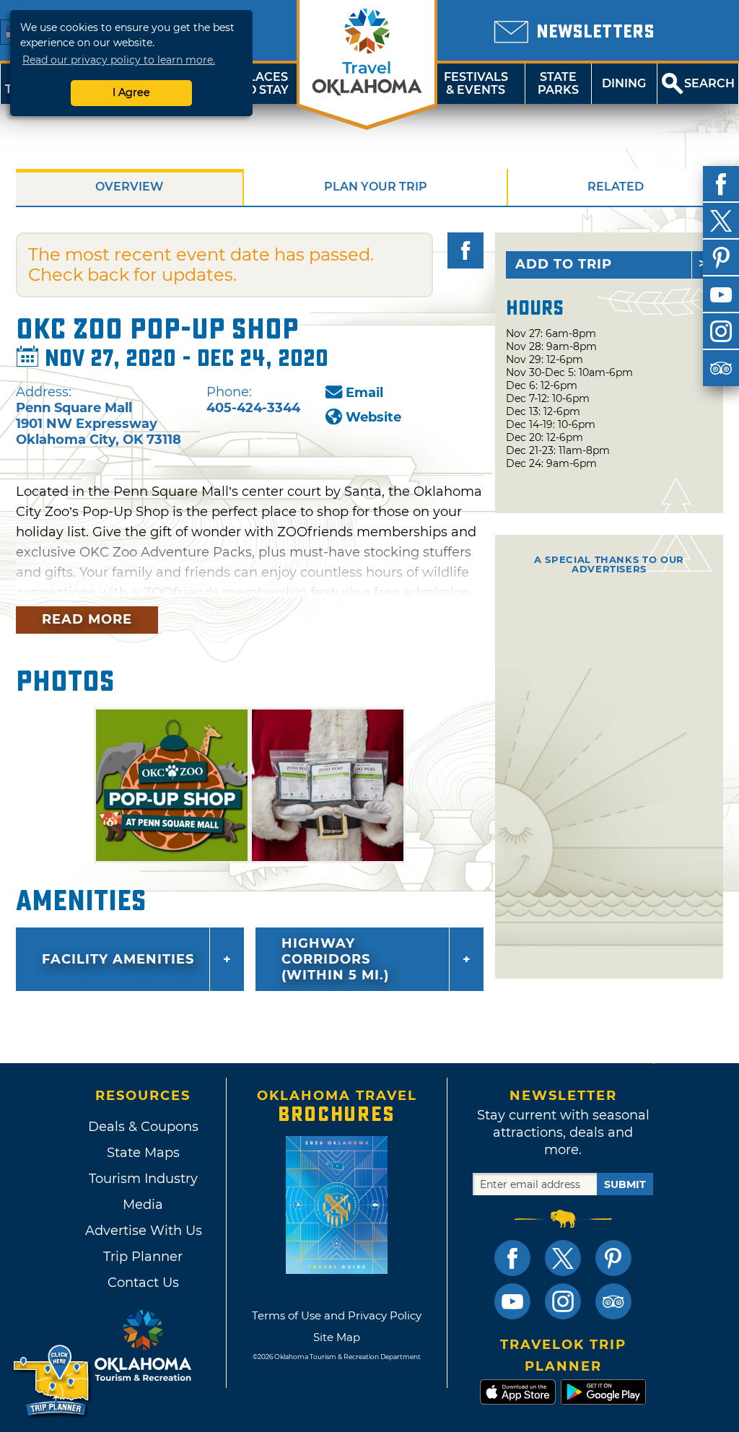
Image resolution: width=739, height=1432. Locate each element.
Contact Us (143, 1283)
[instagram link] (563, 1301)
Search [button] (709, 83)
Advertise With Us (143, 1231)
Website (373, 417)
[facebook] (721, 184)
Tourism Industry (143, 1179)
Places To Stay (264, 83)
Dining (624, 83)
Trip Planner (143, 1257)
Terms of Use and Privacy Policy (336, 1315)
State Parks (558, 83)
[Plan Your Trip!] (52, 1381)
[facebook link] (512, 1258)
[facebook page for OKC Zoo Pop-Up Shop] (465, 250)
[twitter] (721, 221)
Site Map (336, 1337)
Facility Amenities (118, 959)
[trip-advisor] (721, 368)
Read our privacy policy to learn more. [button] (118, 59)
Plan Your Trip (375, 186)
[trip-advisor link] (613, 1301)
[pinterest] (721, 258)
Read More (87, 619)
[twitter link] (563, 1258)
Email (364, 393)
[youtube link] (512, 1301)
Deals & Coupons (143, 1127)
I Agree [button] (131, 92)
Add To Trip (563, 264)
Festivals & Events (476, 83)
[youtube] (721, 294)
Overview (129, 186)
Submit (625, 1184)
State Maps (143, 1153)
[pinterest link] (613, 1258)
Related (615, 186)
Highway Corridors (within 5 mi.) (335, 959)
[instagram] (721, 331)
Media (143, 1205)
